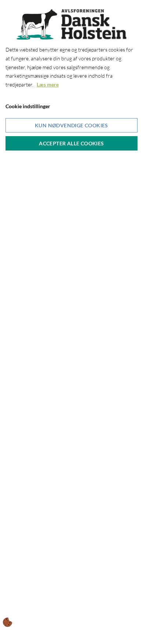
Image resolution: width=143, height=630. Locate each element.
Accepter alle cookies (71, 143)
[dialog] (71, 315)
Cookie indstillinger (28, 106)
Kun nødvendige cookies (71, 125)
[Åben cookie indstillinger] (7, 622)
